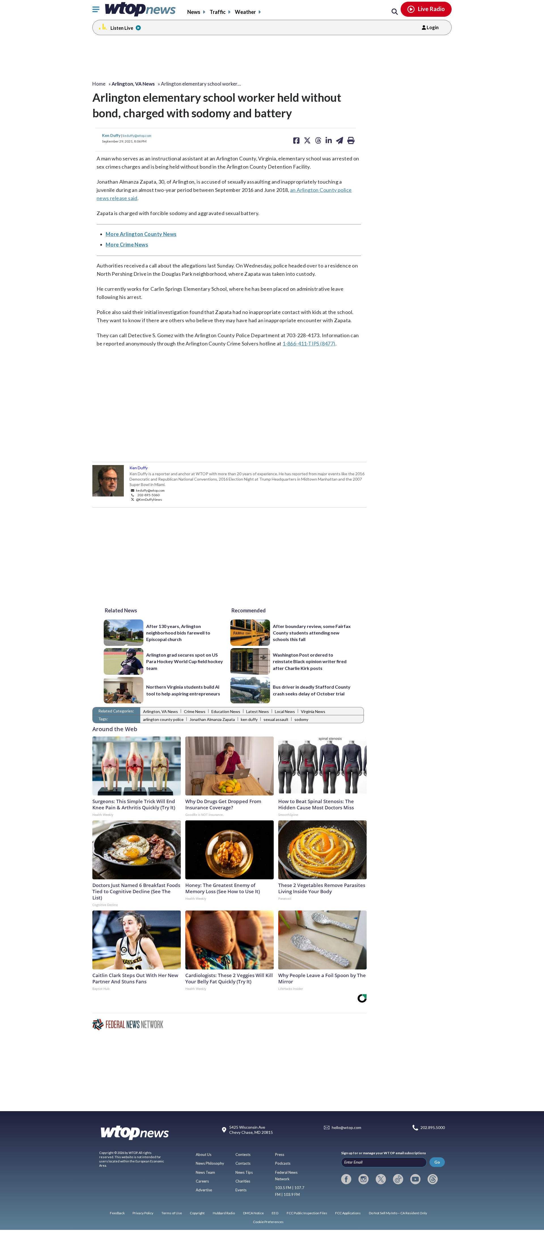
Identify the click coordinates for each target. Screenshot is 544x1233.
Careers (202, 1181)
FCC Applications (348, 1213)
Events (240, 1190)
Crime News (194, 711)
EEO (275, 1213)
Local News (285, 711)
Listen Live (121, 28)
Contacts (242, 1163)
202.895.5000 (432, 1127)
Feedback (117, 1213)
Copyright (197, 1213)
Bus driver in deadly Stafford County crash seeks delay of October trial (311, 690)
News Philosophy (210, 1163)
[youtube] (415, 1179)
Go (437, 1162)
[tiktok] (398, 1179)
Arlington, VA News (160, 711)
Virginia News (313, 711)
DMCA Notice (253, 1213)
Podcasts (282, 1163)
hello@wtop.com (346, 1127)
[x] (381, 1179)
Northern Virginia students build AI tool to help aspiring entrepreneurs (183, 690)
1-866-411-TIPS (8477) (308, 343)
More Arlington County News (141, 234)
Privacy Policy (143, 1213)
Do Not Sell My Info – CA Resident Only (398, 1213)
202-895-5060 (148, 495)
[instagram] (363, 1179)
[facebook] (346, 1179)
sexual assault (276, 719)
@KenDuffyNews (148, 499)
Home (98, 84)
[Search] (395, 12)
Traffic (218, 12)
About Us (203, 1154)
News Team (205, 1172)
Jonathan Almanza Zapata (212, 719)
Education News (225, 711)
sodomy (301, 719)
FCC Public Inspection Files (307, 1213)
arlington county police (163, 719)
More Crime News (127, 244)
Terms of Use (172, 1213)
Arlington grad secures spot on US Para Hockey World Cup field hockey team (184, 661)
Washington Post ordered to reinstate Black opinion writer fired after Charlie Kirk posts (310, 661)
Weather (245, 12)
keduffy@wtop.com (137, 135)
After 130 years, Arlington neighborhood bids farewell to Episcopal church (178, 632)
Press (279, 1154)
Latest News (257, 711)
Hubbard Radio (224, 1213)
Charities (242, 1181)
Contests (242, 1154)
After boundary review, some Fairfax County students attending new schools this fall (312, 632)
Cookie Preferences (268, 1222)
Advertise (204, 1190)
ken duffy (249, 719)
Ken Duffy (111, 135)
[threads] (433, 1179)
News (193, 12)
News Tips (244, 1172)
